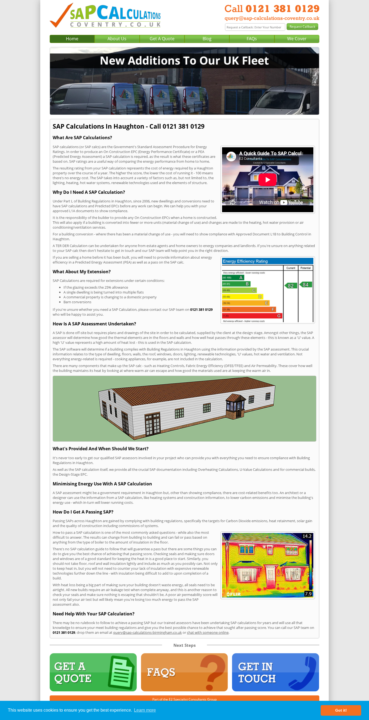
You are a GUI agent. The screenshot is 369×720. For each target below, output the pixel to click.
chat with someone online (208, 632)
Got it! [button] (341, 710)
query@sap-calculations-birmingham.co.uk (147, 632)
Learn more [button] (145, 710)
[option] (184, 81)
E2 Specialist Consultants (187, 699)
